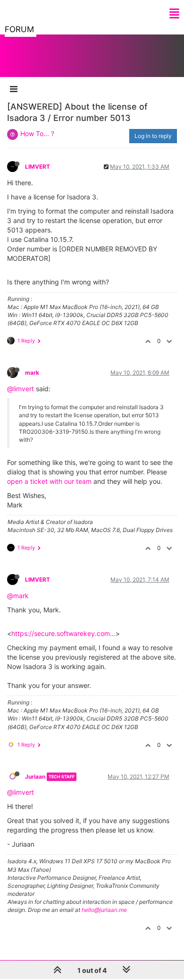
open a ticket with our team (49, 481)
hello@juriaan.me (104, 909)
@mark (18, 596)
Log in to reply (153, 135)
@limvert (20, 389)
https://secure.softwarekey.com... (63, 633)
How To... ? (37, 133)
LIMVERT (37, 166)
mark (32, 372)
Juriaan (35, 776)
